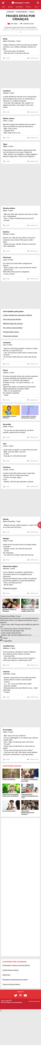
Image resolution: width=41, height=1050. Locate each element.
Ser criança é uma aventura (12, 328)
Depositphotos (18, 1002)
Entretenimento (21, 11)
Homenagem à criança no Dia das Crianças (16, 965)
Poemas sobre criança (11, 332)
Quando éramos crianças (10, 970)
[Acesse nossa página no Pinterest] (20, 995)
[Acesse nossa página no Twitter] (16, 995)
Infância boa (6, 975)
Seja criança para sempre (12, 319)
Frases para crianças (10, 336)
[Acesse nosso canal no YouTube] (25, 995)
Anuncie (37, 1001)
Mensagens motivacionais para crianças (15, 979)
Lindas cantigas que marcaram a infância (17, 315)
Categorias (10, 11)
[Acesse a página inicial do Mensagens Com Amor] (21, 3)
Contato (31, 1001)
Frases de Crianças (10, 588)
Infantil (32, 11)
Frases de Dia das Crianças (11, 984)
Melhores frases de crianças (13, 323)
